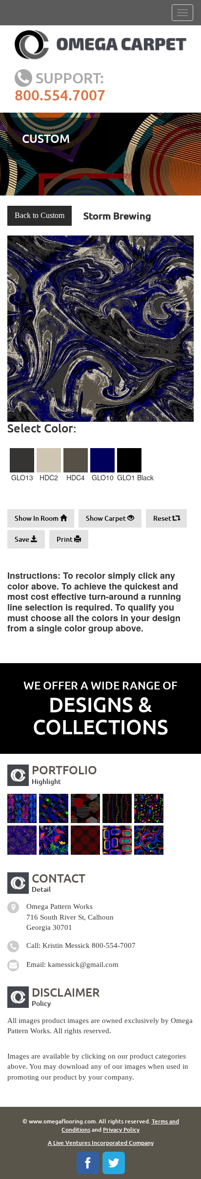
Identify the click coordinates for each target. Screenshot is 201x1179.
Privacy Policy (121, 1129)
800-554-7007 (114, 945)
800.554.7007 (60, 94)
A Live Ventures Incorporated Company (101, 1143)
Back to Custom (39, 215)
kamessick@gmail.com (83, 964)
